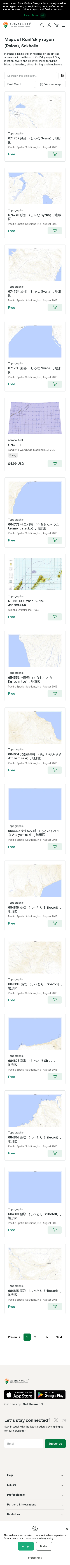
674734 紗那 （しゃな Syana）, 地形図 (34, 293)
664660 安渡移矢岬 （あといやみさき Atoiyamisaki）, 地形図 (34, 833)
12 (46, 1337)
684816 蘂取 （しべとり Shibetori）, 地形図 (34, 909)
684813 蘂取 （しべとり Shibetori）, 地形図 (34, 1216)
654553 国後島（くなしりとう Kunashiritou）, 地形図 (30, 679)
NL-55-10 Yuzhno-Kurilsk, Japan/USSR (26, 603)
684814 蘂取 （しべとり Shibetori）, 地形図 (34, 1139)
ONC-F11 (14, 445)
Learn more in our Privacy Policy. (36, 1538)
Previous (14, 1337)
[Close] (67, 1527)
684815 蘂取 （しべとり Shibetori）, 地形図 (34, 1293)
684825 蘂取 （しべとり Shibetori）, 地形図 (34, 1062)
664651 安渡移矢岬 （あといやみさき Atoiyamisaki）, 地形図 (35, 756)
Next (59, 1337)
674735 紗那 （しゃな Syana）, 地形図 (34, 370)
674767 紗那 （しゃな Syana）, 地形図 (34, 140)
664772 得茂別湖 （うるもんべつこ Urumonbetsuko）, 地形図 (33, 526)
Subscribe (55, 1443)
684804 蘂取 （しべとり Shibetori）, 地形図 (35, 986)
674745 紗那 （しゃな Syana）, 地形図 (34, 217)
